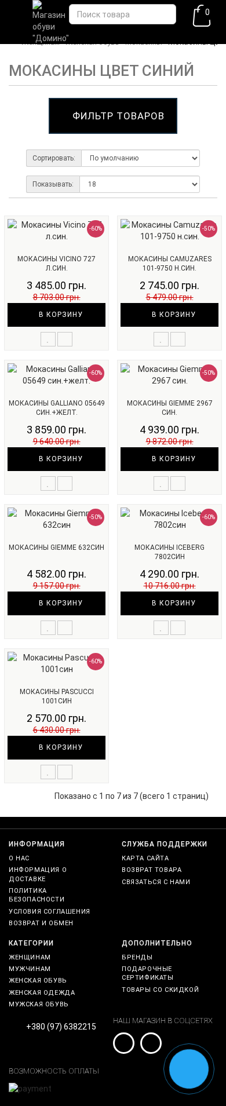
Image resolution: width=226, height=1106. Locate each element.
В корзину (60, 315)
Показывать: (53, 184)
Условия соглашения (49, 911)
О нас (19, 858)
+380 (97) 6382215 (61, 1026)
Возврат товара (151, 870)
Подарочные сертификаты (148, 973)
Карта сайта (145, 858)
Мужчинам (30, 969)
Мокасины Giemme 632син (56, 547)
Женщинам (30, 957)
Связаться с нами (156, 882)
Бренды (137, 957)
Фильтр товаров (118, 116)
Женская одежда (42, 993)
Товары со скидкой (160, 990)
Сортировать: (53, 158)
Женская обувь (38, 980)
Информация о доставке (38, 874)
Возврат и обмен (41, 923)
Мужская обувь (39, 1004)
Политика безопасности (36, 895)
